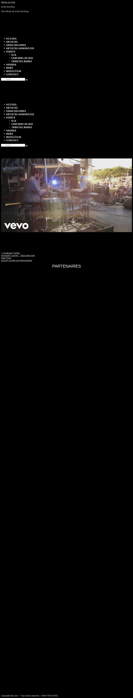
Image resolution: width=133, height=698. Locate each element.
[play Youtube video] (66, 195)
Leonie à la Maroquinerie (16, 260)
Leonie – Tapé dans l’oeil (18, 255)
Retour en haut (8, 2)
